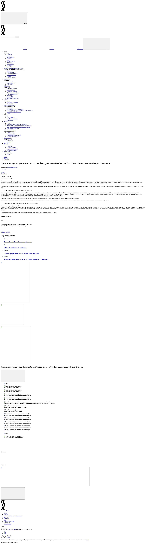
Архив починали (11, 72)
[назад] (8, 53)
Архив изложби (11, 133)
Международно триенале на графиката (17, 124)
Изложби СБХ (10, 132)
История (9, 58)
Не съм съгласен (5, 542)
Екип (8, 60)
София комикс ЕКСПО (13, 128)
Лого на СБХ (10, 64)
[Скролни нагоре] (13, 493)
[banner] (12, 324)
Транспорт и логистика (13, 98)
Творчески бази (11, 90)
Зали (5, 114)
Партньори (9, 65)
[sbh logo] (3, 11)
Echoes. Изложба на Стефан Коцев (15, 247)
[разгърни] (23, 68)
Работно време (10, 57)
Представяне (7, 138)
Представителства (11, 77)
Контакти (9, 55)
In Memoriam (10, 103)
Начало (5, 157)
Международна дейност (13, 92)
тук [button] (87, 540)
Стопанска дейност (12, 91)
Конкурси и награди (9, 105)
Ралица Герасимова (12, 167)
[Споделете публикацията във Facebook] (5, 169)
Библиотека (10, 95)
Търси (17, 36)
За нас (5, 51)
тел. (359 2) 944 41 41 (14, 529)
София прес (10, 120)
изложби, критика (5, 232)
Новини (6, 99)
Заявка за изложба (11, 75)
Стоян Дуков (10, 84)
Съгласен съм (14, 542)
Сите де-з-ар (10, 107)
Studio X (8, 537)
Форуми (6, 121)
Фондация (9, 62)
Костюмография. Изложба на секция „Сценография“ (21, 253)
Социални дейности (12, 94)
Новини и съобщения (12, 102)
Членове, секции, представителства (13, 68)
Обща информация (12, 150)
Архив (8, 142)
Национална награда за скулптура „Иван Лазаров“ (20, 110)
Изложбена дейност (12, 88)
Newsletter (9, 66)
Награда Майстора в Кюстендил (15, 109)
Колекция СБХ (10, 83)
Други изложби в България (14, 135)
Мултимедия (7, 151)
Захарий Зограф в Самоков (14, 112)
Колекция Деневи (11, 81)
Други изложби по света (13, 136)
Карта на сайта (7, 524)
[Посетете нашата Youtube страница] (5, 533)
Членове (9, 70)
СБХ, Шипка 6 (10, 117)
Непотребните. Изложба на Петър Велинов (18, 242)
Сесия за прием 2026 (12, 73)
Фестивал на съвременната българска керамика (19, 125)
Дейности (6, 86)
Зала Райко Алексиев (12, 118)
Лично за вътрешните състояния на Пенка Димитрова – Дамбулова (26, 259)
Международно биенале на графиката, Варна (18, 127)
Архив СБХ (10, 97)
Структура (9, 54)
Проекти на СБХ (11, 61)
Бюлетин (6, 143)
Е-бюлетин (9, 146)
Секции (9, 76)
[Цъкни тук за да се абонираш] (45, 485)
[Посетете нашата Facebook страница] (5, 532)
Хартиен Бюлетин (11, 147)
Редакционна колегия (12, 149)
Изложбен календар (9, 129)
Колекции (6, 79)
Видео (8, 154)
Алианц (9, 113)
